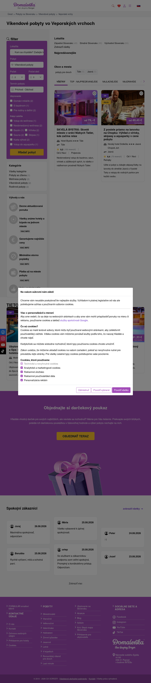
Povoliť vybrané (101, 390)
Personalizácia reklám (35, 380)
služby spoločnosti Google (74, 320)
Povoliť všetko (121, 390)
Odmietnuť (83, 390)
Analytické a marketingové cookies (42, 367)
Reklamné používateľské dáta (39, 376)
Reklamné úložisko (34, 372)
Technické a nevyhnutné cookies (41, 363)
